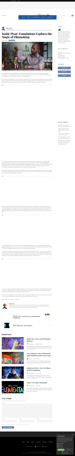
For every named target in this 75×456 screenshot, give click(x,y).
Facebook (64, 71)
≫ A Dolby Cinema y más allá (64, 137)
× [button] (72, 434)
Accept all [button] (61, 449)
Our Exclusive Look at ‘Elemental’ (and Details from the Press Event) (39, 354)
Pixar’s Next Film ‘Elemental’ (37, 383)
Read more (65, 441)
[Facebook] (2, 16)
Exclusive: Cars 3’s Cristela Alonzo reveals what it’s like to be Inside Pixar (26, 317)
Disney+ (6, 299)
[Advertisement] (37, 4)
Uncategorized (12, 40)
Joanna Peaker (31, 344)
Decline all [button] (69, 449)
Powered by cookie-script (65, 453)
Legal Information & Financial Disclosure (48, 453)
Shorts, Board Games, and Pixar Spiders (22, 325)
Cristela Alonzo (38, 164)
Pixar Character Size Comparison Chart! (63, 130)
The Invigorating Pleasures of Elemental (63, 134)
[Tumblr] (5, 16)
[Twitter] (4, 16)
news (15, 299)
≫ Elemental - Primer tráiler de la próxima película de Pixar (64, 141)
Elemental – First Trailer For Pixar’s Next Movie (63, 143)
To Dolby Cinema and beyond (64, 138)
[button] (65, 451)
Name (3, 419)
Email (20, 419)
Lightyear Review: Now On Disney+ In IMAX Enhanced (39, 369)
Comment (4, 403)
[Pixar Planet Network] (5, 1)
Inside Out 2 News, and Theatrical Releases (38, 340)
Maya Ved (9, 28)
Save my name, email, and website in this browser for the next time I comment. (16, 424)
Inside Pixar (10, 299)
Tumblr (64, 75)
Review (17, 299)
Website (38, 419)
